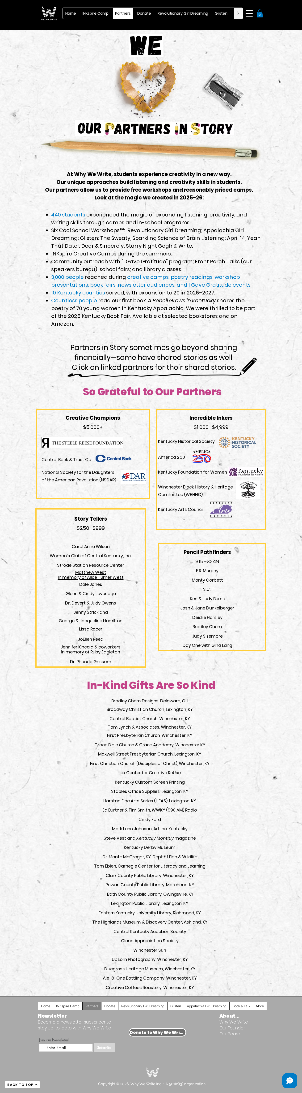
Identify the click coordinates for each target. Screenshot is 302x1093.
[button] (249, 13)
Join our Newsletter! (54, 1040)
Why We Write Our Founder (233, 1025)
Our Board (229, 1034)
